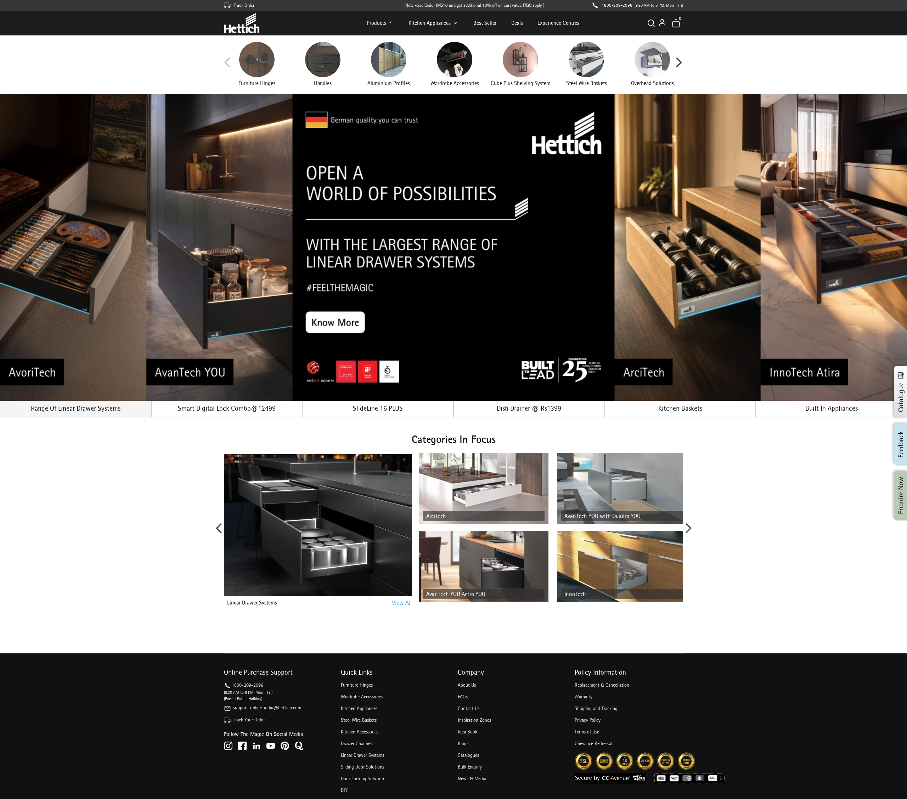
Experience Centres (558, 22)
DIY (344, 790)
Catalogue (900, 397)
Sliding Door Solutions (362, 767)
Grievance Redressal (593, 743)
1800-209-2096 (617, 5)
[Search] (651, 23)
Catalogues (468, 755)
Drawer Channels (357, 743)
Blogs (463, 743)
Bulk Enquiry (470, 767)
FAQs (463, 696)
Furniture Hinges (357, 685)
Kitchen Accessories (359, 732)
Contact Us (468, 708)
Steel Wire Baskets (359, 720)
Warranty (583, 696)
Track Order (244, 5)
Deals (517, 22)
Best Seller (485, 22)
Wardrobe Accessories (362, 696)
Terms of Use (587, 732)
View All (402, 602)
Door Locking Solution (362, 778)
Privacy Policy (588, 720)
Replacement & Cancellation (602, 685)
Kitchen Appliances (430, 22)
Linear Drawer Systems (362, 755)
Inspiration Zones (474, 720)
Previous (227, 64)
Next (679, 64)
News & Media (472, 778)
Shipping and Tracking (596, 708)
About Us (467, 685)
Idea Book (467, 732)
